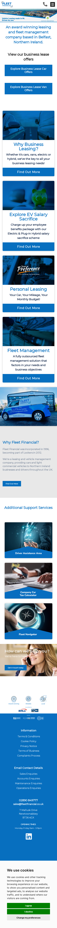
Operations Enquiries (28, 788)
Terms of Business (28, 750)
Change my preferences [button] (28, 917)
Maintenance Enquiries (28, 783)
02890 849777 (28, 800)
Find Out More (28, 172)
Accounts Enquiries (28, 778)
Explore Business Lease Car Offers (28, 70)
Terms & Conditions (29, 736)
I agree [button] (28, 905)
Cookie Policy (28, 741)
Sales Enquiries (28, 773)
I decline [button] (28, 911)
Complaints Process (28, 755)
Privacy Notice (28, 746)
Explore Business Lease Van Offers (28, 88)
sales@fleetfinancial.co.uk (28, 804)
